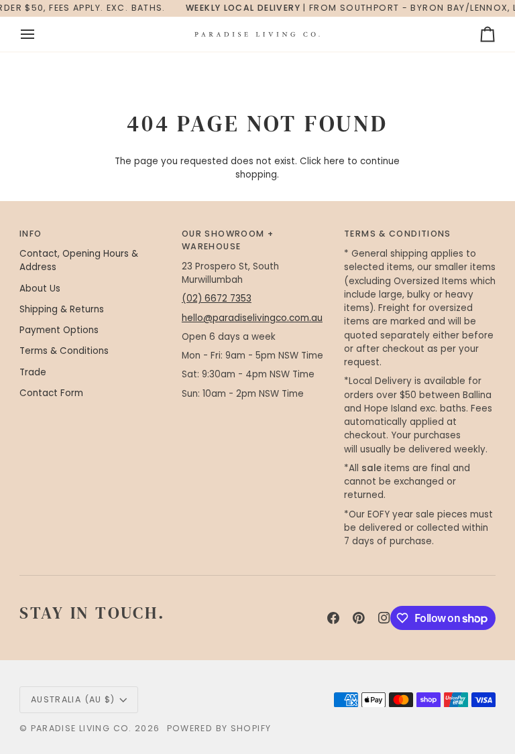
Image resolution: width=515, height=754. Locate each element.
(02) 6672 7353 (216, 298)
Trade (32, 372)
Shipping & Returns (61, 309)
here (334, 161)
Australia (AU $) (73, 699)
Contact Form (51, 393)
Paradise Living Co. (83, 728)
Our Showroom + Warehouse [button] (228, 240)
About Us (39, 288)
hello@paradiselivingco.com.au (252, 318)
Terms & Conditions (64, 350)
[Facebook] (333, 618)
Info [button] (30, 233)
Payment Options (59, 330)
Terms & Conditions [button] (397, 233)
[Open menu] (39, 34)
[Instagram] (384, 618)
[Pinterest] (359, 618)
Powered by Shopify (219, 728)
